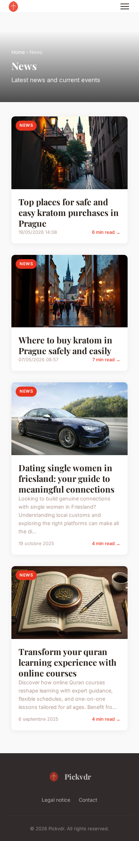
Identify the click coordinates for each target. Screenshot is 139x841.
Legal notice (56, 800)
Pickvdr (78, 776)
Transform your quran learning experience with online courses (68, 662)
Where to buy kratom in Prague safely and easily (65, 345)
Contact (88, 800)
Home (18, 52)
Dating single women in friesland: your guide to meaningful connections (66, 478)
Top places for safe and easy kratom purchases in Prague (69, 212)
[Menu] (125, 6)
